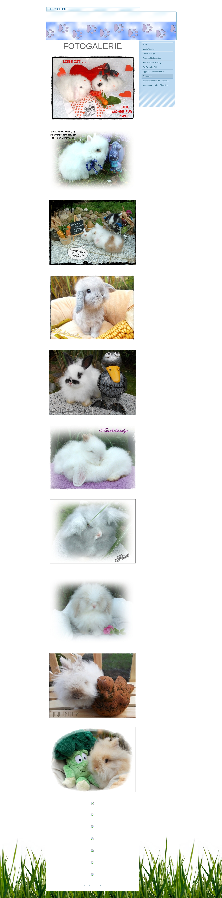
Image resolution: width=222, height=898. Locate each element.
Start (145, 44)
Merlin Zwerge (149, 53)
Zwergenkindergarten (152, 58)
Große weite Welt (150, 67)
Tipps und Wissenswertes (154, 72)
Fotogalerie (147, 76)
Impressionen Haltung (152, 63)
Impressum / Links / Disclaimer (156, 85)
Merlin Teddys (149, 49)
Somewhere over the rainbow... (156, 81)
